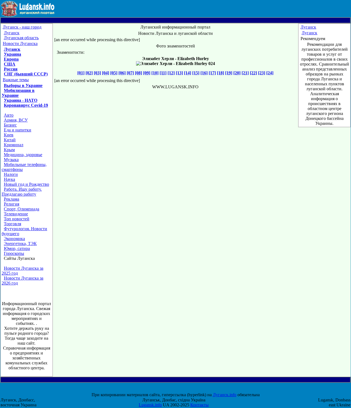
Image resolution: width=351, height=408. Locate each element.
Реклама (11, 199)
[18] (220, 73)
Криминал (13, 144)
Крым (9, 149)
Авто (8, 115)
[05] (113, 73)
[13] (179, 73)
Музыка (11, 159)
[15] (195, 73)
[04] (105, 73)
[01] (80, 73)
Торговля (12, 223)
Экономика (14, 238)
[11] (163, 73)
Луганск (11, 32)
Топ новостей (16, 218)
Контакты (199, 405)
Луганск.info (224, 394)
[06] (122, 73)
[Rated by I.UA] (180, 389)
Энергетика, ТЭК (20, 243)
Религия (11, 204)
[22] (253, 73)
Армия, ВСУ (16, 120)
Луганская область (21, 37)
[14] (187, 73)
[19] (228, 73)
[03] (97, 73)
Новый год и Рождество (26, 184)
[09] (146, 73)
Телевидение (16, 214)
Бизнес (10, 125)
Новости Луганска (20, 43)
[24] (269, 73)
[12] (171, 73)
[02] (89, 73)
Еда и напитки (17, 130)
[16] (204, 73)
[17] (212, 73)
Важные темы (16, 79)
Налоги (11, 174)
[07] (130, 73)
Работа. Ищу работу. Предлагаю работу (22, 191)
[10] (154, 73)
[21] (245, 73)
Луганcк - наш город (22, 27)
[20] (236, 73)
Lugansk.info (150, 405)
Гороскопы (14, 253)
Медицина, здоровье (23, 154)
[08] (138, 73)
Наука (9, 179)
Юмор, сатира (17, 248)
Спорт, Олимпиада (21, 209)
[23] (261, 73)
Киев (8, 135)
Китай (10, 139)
